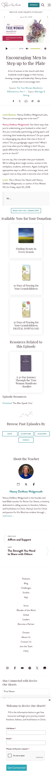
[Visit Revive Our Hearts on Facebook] (15, 668)
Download (7, 403)
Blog (26, 583)
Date (9, 434)
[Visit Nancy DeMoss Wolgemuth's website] (18, 484)
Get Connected (16, 767)
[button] (48, 4)
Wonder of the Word (26, 610)
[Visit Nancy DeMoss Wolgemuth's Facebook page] (34, 484)
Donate (34, 5)
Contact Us (26, 642)
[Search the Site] (43, 5)
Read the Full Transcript (26, 210)
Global (26, 615)
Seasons (42, 434)
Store (26, 605)
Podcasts (26, 578)
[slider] (14, 48)
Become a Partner (26, 624)
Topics (26, 440)
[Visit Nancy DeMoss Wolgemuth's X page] (26, 484)
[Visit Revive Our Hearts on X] (37, 668)
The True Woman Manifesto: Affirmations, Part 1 (25, 89)
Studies (26, 592)
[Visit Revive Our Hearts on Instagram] (7, 668)
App (26, 597)
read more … (8, 516)
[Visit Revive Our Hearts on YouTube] (22, 668)
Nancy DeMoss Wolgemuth (26, 491)
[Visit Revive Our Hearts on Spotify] (30, 668)
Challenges (26, 588)
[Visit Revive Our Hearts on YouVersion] (44, 668)
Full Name (11, 728)
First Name (9, 691)
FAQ (26, 651)
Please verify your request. (18, 749)
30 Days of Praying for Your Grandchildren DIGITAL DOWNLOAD (26, 325)
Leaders (26, 619)
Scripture (26, 434)
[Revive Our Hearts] (11, 5)
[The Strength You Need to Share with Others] (47, 17)
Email (9, 738)
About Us (26, 637)
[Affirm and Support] (5, 17)
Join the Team (26, 646)
